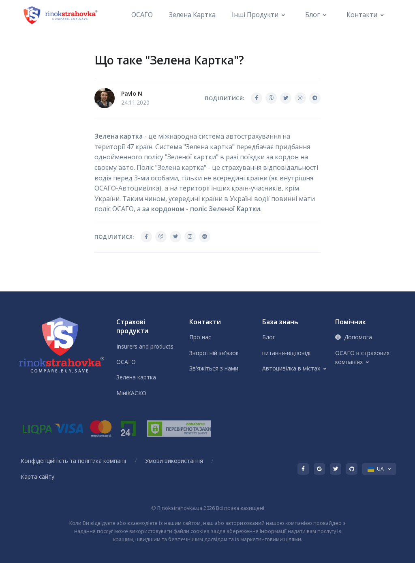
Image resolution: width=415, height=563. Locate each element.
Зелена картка (192, 14)
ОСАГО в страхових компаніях (362, 357)
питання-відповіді (286, 353)
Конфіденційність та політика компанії (73, 461)
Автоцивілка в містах (291, 368)
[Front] (61, 15)
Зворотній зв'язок (214, 353)
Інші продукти (255, 14)
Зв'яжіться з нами (213, 368)
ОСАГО (142, 14)
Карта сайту (37, 476)
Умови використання (174, 461)
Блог (312, 14)
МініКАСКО (131, 393)
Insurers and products (144, 346)
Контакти (362, 14)
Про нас (200, 337)
